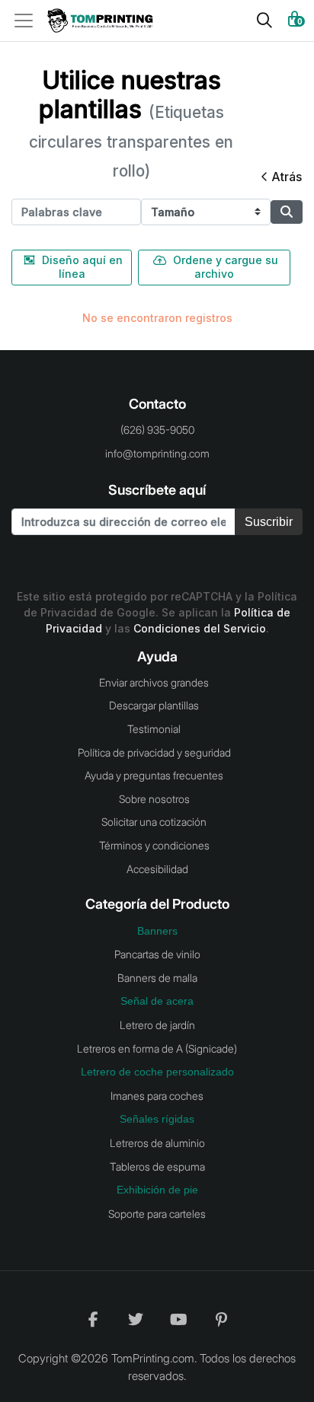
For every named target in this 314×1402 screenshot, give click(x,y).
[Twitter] (135, 1319)
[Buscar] (264, 20)
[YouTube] (178, 1319)
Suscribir (269, 521)
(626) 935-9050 (157, 429)
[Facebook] (93, 1319)
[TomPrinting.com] (104, 20)
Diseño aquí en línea (82, 266)
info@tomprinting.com (157, 453)
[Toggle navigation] (28, 20)
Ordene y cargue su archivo (225, 266)
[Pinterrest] (221, 1319)
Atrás (286, 176)
